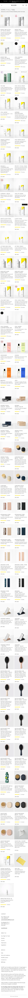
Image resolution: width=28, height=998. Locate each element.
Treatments (3, 942)
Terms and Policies (14, 996)
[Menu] (1, 5)
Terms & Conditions (5, 955)
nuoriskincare (4, 928)
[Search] (23, 5)
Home (3, 9)
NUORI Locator (4, 957)
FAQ (2, 953)
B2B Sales (3, 962)
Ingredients (3, 945)
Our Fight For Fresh (5, 935)
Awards (3, 938)
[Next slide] (26, 1)
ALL (9, 9)
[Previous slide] (1, 1)
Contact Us (3, 959)
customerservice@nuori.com (7, 919)
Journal (2, 940)
